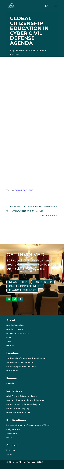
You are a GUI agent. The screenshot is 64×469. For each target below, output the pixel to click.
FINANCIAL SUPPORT (22, 290)
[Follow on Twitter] (14, 299)
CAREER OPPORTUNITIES (25, 286)
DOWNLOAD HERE (24, 190)
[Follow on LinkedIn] (8, 299)
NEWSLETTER (18, 282)
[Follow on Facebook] (20, 299)
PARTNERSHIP (43, 282)
